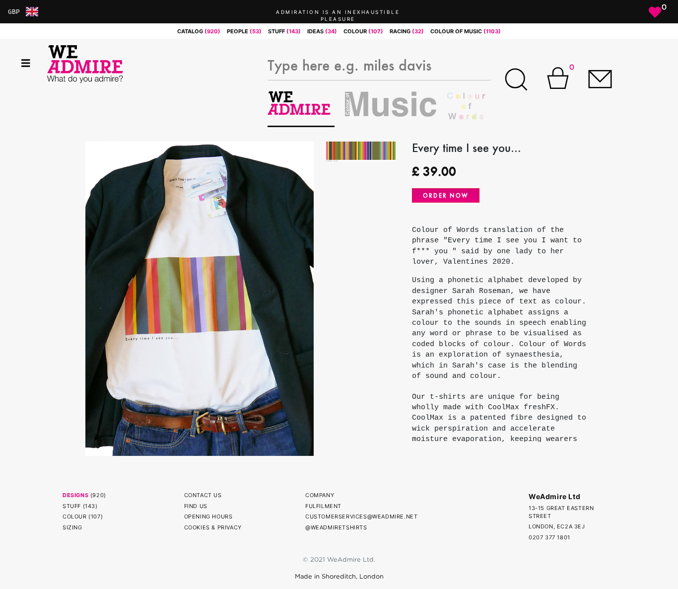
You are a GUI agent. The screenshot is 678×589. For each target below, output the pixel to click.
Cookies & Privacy (213, 527)
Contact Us (203, 495)
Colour (75, 516)
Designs (75, 495)
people (244, 31)
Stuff (72, 506)
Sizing (72, 527)
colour (363, 31)
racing (407, 31)
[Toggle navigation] (26, 63)
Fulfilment (323, 506)
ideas (322, 31)
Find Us (195, 506)
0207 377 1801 (549, 537)
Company (319, 495)
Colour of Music (465, 31)
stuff (284, 31)
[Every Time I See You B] (199, 298)
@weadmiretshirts (336, 527)
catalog (198, 31)
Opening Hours (208, 516)
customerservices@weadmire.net (361, 516)
